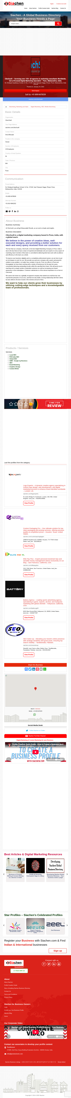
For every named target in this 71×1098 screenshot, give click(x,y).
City (6, 167)
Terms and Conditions (10, 994)
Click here (37, 709)
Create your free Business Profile (14, 1010)
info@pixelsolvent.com (15, 1054)
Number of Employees (12, 146)
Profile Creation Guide (44, 8)
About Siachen (33, 8)
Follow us (8, 207)
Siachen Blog (8, 1013)
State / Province (10, 160)
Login (5, 1007)
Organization (9, 117)
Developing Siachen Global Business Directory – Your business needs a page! (55, 876)
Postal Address (10, 184)
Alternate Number (10, 200)
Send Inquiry (35, 91)
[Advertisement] (35, 42)
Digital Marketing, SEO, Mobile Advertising (43, 106)
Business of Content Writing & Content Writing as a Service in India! (15, 876)
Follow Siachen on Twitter (37, 730)
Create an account (61, 4)
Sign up (58, 950)
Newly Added (61, 1062)
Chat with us (20, 971)
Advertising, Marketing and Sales (18, 106)
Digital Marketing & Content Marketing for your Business (35, 740)
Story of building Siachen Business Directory (17, 988)
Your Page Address (11, 124)
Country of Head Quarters (13, 153)
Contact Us (63, 8)
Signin (52, 4)
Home (25, 8)
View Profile (28, 503)
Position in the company (12, 139)
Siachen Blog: (54, 8)
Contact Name (9, 131)
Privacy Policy (8, 997)
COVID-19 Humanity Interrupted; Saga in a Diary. (35, 875)
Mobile (7, 193)
